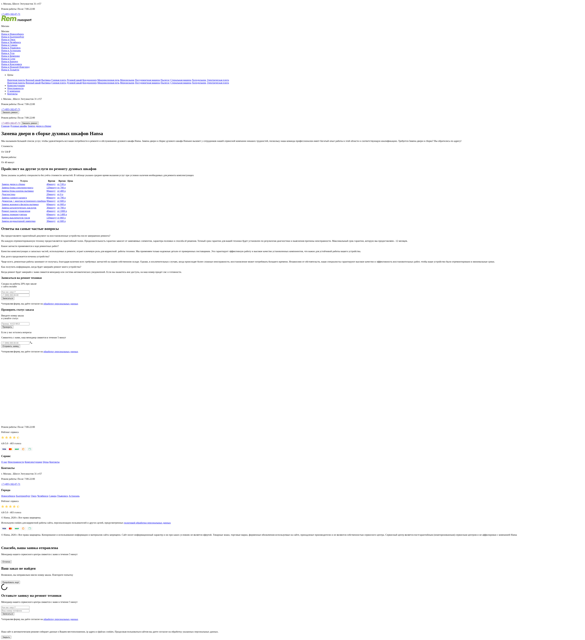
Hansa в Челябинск (11, 42)
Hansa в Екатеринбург (12, 36)
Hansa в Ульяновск (11, 47)
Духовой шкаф (74, 80)
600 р (61, 201)
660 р (61, 204)
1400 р (62, 214)
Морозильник (127, 80)
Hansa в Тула (7, 53)
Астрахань (74, 496)
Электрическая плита (218, 80)
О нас (4, 462)
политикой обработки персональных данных (147, 522)
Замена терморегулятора (14, 214)
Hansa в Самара (9, 45)
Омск (34, 496)
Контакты (12, 93)
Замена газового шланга (14, 197)
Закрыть (6, 637)
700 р (61, 187)
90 (50, 191)
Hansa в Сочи (8, 58)
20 (50, 194)
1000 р (62, 211)
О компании (13, 91)
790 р (61, 197)
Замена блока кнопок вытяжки (18, 191)
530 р (61, 184)
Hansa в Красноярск (11, 64)
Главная (5, 126)
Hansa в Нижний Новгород (15, 67)
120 (51, 187)
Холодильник (199, 80)
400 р (61, 191)
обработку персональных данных (60, 303)
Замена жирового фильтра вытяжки (20, 204)
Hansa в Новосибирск (12, 34)
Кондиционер (89, 80)
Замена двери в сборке (39, 126)
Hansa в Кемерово (10, 56)
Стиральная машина (180, 80)
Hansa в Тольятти (10, 69)
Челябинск (42, 496)
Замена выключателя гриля (16, 217)
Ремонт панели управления (16, 211)
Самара (53, 496)
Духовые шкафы (18, 126)
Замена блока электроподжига (17, 187)
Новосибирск (8, 496)
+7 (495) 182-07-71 (10, 14)
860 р (61, 217)
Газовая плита (58, 80)
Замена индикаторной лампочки (18, 221)
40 (50, 184)
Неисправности (15, 88)
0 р (60, 194)
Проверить (7, 327)
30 (50, 207)
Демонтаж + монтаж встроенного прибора (24, 201)
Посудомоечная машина (147, 80)
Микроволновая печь (108, 80)
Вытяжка (46, 80)
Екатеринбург (23, 496)
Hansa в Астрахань (11, 50)
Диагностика (8, 194)
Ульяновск (62, 496)
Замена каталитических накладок (19, 207)
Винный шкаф (33, 80)
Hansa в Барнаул (9, 61)
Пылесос (165, 80)
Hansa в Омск (8, 39)
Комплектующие (16, 85)
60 (50, 204)
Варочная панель (16, 80)
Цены (46, 462)
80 (50, 197)
